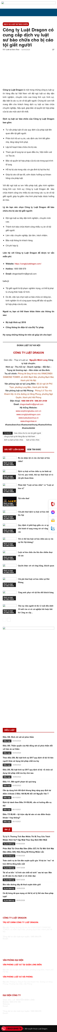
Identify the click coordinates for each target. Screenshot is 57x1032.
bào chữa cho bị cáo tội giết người (27, 433)
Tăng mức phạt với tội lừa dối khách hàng (36, 592)
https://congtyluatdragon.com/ (28, 263)
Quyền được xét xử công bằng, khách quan (36, 566)
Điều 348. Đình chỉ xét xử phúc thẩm (18, 737)
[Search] (53, 12)
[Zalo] (53, 528)
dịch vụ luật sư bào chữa (13, 440)
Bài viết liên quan (14, 449)
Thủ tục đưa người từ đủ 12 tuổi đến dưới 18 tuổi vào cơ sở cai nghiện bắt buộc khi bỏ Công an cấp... (35, 609)
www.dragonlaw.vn (28, 421)
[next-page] (9, 619)
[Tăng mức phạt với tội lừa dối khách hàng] (10, 595)
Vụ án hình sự (9, 843)
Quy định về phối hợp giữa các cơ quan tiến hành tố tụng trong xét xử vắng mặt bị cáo (36, 528)
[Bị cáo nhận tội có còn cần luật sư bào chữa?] (10, 461)
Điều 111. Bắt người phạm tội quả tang (19, 781)
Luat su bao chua (12, 49)
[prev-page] (4, 619)
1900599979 (13, 1028)
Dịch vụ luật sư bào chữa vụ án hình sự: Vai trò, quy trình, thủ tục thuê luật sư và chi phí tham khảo (35, 474)
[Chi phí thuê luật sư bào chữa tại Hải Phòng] (10, 582)
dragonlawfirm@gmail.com (31, 404)
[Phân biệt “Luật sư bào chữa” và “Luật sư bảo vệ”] (10, 488)
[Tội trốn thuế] (10, 501)
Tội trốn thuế (23, 498)
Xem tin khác (34, 449)
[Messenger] (53, 512)
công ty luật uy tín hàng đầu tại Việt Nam (19, 436)
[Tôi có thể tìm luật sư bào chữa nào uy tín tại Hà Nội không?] (10, 542)
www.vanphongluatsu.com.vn (28, 410)
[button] (4, 12)
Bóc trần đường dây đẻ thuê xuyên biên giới (22, 884)
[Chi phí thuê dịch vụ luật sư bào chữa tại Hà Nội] (10, 515)
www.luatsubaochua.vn (29, 417)
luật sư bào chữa (32, 440)
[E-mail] (53, 520)
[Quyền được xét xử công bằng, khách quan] (10, 569)
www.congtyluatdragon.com (28, 414)
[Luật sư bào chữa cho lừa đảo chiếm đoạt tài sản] (10, 555)
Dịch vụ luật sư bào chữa (16, 24)
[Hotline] (53, 504)
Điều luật (7, 741)
